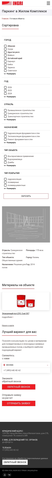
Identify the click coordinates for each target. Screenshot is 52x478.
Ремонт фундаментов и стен (20, 139)
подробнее (7, 317)
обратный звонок (18, 386)
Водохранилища (15, 159)
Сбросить (26, 196)
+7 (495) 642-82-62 (12, 370)
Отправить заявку (18, 403)
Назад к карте (8, 325)
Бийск (10, 64)
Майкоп (11, 55)
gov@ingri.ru (7, 442)
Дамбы (11, 162)
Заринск (11, 67)
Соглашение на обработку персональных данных (25, 458)
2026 (10, 87)
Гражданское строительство (20, 113)
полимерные (13, 182)
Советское (12, 71)
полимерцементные (16, 185)
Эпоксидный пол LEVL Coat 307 (15, 313)
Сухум (10, 49)
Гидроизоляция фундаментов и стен (24, 133)
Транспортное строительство (20, 116)
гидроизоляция (14, 179)
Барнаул (11, 61)
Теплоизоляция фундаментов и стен (24, 136)
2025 (10, 90)
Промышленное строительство (21, 110)
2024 (10, 93)
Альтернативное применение (21, 156)
